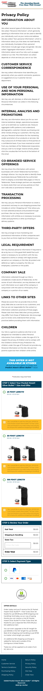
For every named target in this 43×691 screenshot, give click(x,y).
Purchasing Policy (8, 671)
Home (3, 660)
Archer (25, 685)
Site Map (28, 671)
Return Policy (30, 660)
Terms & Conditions (8, 667)
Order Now (29, 675)
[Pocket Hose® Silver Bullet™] (9, 4)
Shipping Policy (7, 675)
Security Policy (30, 667)
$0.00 (35, 529)
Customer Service (8, 664)
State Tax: (10, 540)
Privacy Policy (30, 664)
